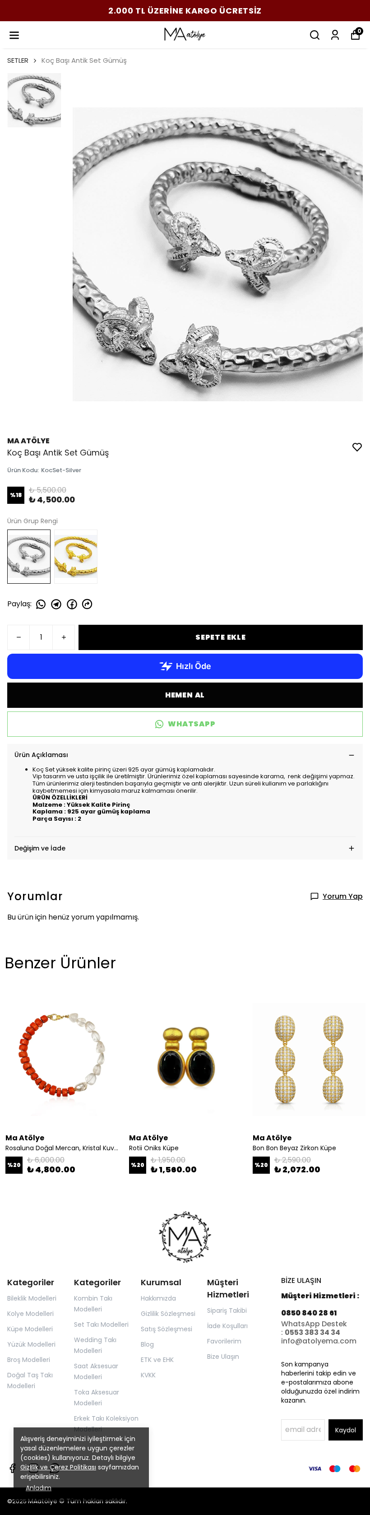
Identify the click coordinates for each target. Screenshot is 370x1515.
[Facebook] (12, 1468)
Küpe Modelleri (30, 1329)
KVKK (148, 1375)
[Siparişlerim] (335, 35)
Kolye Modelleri (30, 1313)
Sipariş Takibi (227, 1310)
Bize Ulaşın (223, 1356)
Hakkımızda (158, 1298)
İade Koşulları (227, 1325)
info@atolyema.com (318, 1341)
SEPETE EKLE (220, 637)
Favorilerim (224, 1341)
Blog (147, 1344)
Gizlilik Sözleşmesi (168, 1313)
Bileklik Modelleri (31, 1298)
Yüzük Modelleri (31, 1344)
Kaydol (345, 1430)
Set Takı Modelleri (101, 1324)
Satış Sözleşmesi (166, 1329)
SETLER (17, 60)
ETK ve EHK (157, 1359)
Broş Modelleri (28, 1359)
